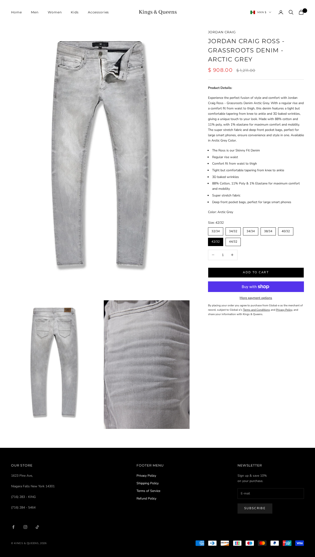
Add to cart (256, 272)
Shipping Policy (148, 483)
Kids (74, 12)
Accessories (98, 12)
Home (16, 12)
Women (55, 12)
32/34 (215, 230)
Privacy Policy (146, 475)
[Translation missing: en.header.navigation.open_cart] (301, 12)
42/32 (215, 241)
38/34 (268, 230)
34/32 (233, 230)
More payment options (256, 298)
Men (35, 12)
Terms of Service (148, 491)
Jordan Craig (222, 32)
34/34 (251, 230)
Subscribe (255, 508)
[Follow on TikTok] (37, 527)
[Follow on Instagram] (25, 527)
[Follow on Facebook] (13, 527)
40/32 (286, 230)
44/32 (233, 241)
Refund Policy (146, 498)
